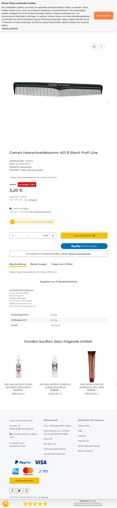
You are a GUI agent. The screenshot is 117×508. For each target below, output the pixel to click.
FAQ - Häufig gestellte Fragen (57, 425)
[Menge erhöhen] (53, 235)
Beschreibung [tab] (17, 264)
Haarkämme (26, 166)
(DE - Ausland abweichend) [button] (40, 211)
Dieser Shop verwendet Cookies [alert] (18, 3)
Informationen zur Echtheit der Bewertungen (88, 505)
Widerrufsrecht (85, 451)
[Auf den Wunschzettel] (101, 46)
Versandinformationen (54, 454)
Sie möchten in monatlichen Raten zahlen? (58, 253)
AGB (80, 430)
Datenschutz (84, 425)
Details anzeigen (10, 28)
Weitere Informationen (79, 253)
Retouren (48, 438)
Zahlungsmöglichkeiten (55, 449)
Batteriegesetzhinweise (89, 446)
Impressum (83, 440)
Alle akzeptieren (103, 15)
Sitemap (82, 435)
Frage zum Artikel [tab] (62, 264)
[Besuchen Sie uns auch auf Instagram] (26, 490)
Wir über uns (50, 443)
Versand (33, 199)
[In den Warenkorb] (11, 39)
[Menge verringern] (13, 235)
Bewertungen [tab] (39, 264)
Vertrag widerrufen (24, 480)
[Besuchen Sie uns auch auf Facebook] (12, 490)
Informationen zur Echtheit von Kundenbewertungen (56, 432)
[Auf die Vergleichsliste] (94, 46)
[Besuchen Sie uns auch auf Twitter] (19, 490)
